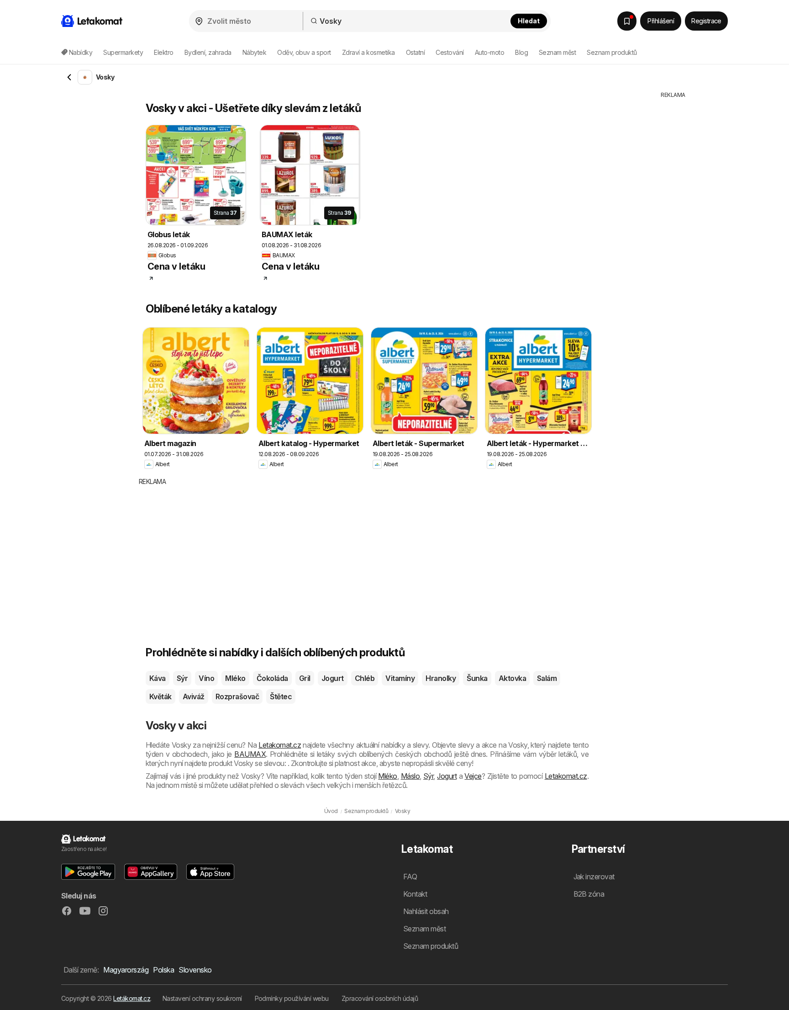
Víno (206, 678)
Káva (157, 678)
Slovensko (195, 969)
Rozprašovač (237, 696)
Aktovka (512, 678)
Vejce (472, 776)
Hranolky (441, 678)
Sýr (182, 678)
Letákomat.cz (131, 998)
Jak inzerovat (594, 876)
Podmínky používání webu (292, 998)
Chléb (364, 678)
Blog (521, 52)
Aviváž (194, 696)
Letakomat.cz (279, 745)
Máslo (410, 776)
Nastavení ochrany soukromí (202, 998)
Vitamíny (400, 678)
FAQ (410, 876)
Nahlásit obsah (426, 911)
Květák (160, 696)
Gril (304, 678)
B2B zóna (589, 893)
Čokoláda (272, 678)
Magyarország (125, 969)
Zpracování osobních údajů (380, 998)
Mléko (235, 678)
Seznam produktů (611, 52)
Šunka (477, 678)
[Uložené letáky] (626, 21)
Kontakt (415, 893)
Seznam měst (557, 52)
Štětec (281, 696)
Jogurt (332, 678)
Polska (163, 969)
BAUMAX (250, 754)
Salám (547, 678)
